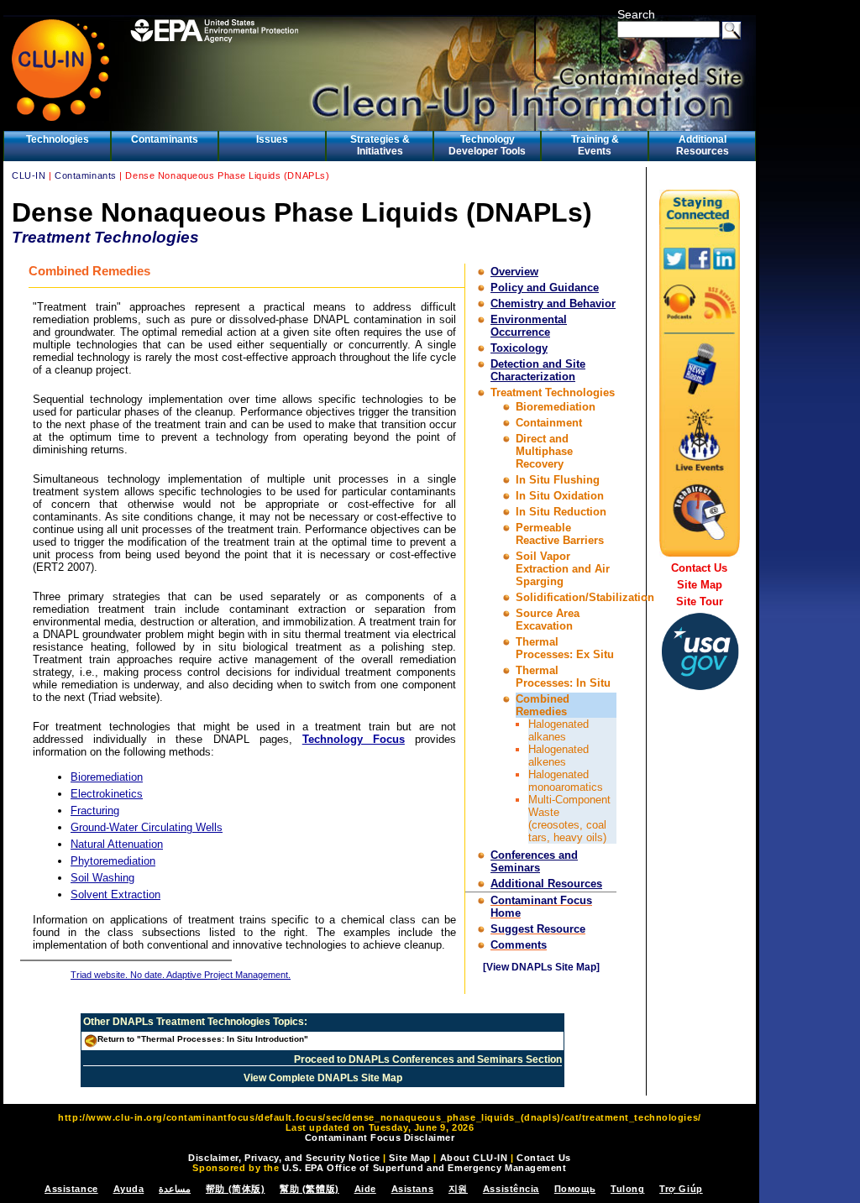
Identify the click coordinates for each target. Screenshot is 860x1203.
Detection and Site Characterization (537, 370)
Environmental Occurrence (528, 325)
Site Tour (699, 601)
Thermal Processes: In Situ (563, 676)
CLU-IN (28, 175)
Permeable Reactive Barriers (560, 534)
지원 (458, 1189)
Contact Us (699, 568)
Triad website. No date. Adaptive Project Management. (181, 975)
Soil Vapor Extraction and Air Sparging (563, 569)
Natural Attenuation (117, 844)
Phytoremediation (113, 861)
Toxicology (519, 348)
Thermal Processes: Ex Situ (565, 648)
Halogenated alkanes (558, 730)
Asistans (412, 1189)
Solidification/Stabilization (585, 597)
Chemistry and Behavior (553, 303)
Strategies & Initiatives (380, 145)
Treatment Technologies (552, 392)
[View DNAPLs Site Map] (541, 967)
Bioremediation (555, 406)
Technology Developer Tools (487, 145)
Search (636, 14)
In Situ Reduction (561, 511)
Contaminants (164, 139)
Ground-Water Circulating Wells (147, 827)
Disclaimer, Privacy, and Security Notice (284, 1158)
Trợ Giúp (680, 1189)
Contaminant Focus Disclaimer (380, 1137)
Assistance (71, 1189)
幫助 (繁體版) (309, 1189)
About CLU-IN (474, 1158)
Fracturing (95, 810)
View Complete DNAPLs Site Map (323, 1078)
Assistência (511, 1189)
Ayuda (128, 1189)
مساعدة (175, 1189)
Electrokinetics (107, 793)
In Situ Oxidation (560, 495)
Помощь (574, 1189)
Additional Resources (702, 145)
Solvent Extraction (115, 894)
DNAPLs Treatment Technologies (191, 1022)
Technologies (57, 139)
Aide (365, 1189)
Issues (272, 139)
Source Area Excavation (547, 619)
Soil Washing (102, 877)
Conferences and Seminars (534, 861)
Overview (514, 271)
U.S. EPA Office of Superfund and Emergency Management (424, 1168)
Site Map (699, 584)
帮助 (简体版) (235, 1189)
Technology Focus (353, 739)
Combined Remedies (542, 705)
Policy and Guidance (544, 287)
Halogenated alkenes (558, 755)
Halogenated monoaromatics (565, 780)
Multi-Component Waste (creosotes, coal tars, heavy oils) (569, 818)
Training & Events (595, 145)
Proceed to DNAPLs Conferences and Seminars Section (428, 1059)
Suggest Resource (537, 929)
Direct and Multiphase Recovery (544, 451)
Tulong (627, 1189)
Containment (549, 422)
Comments (518, 945)
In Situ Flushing (558, 479)
